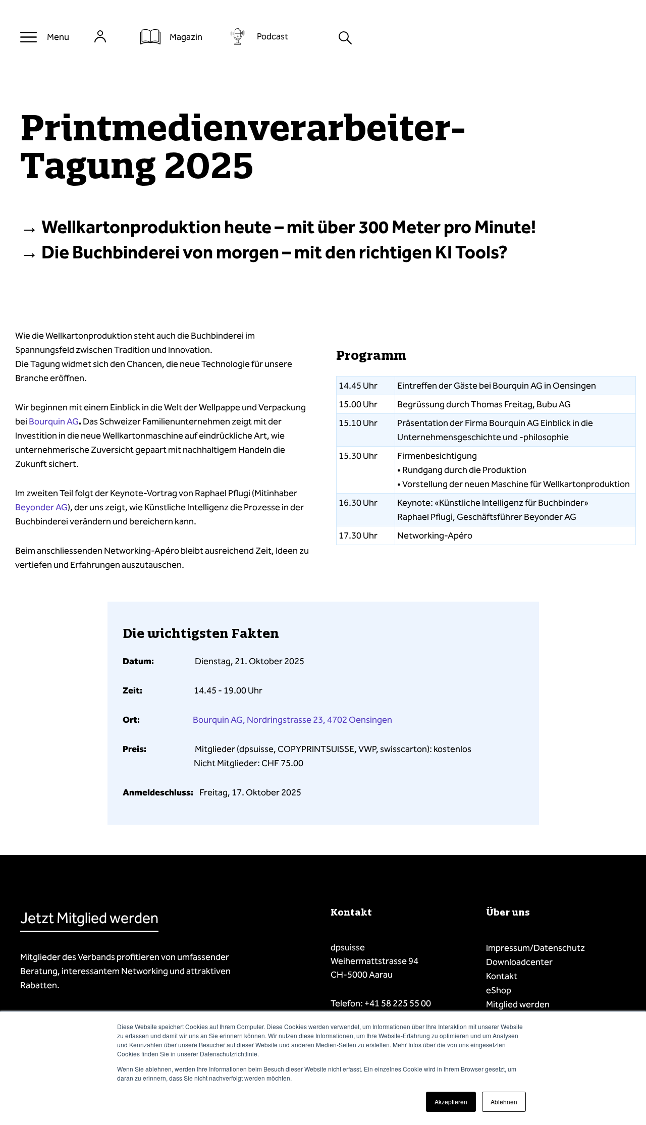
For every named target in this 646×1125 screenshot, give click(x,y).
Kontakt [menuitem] (501, 976)
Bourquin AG (54, 421)
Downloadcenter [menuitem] (519, 962)
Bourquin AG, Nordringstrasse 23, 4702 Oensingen (292, 719)
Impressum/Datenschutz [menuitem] (535, 947)
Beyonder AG (41, 507)
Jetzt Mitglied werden (89, 918)
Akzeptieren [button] (451, 1101)
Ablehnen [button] (504, 1101)
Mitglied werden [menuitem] (518, 1004)
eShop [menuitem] (498, 990)
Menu (58, 36)
